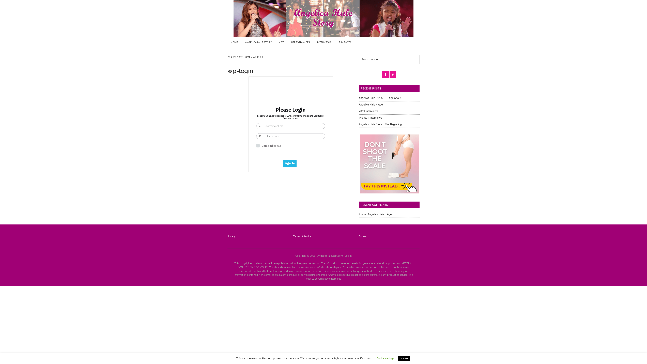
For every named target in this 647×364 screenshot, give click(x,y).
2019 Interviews (368, 111)
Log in (348, 255)
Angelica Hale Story (323, 18)
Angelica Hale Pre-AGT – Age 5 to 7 (380, 98)
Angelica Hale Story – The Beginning (380, 124)
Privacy (231, 236)
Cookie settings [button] (385, 358)
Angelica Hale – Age (371, 104)
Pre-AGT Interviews (370, 117)
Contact (363, 236)
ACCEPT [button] (404, 358)
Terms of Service (302, 236)
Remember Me (271, 145)
